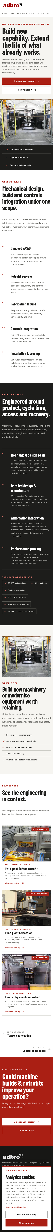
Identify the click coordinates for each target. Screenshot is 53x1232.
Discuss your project (24, 81)
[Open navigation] (48, 5)
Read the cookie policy (16, 1207)
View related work (27, 90)
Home (4, 13)
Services (15, 13)
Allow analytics (26, 1223)
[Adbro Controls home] (12, 5)
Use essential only (26, 1214)
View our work (27, 1130)
